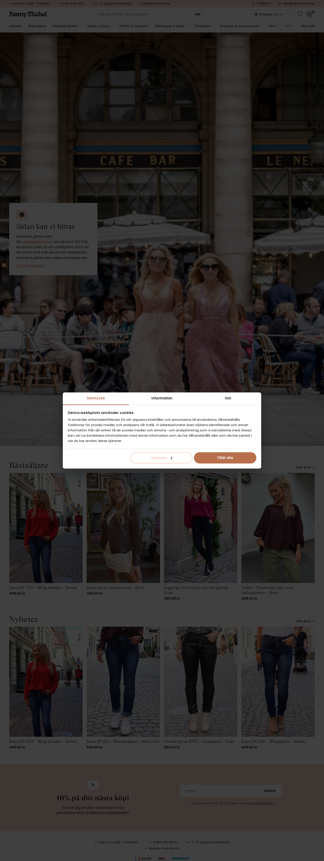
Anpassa (159, 457)
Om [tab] (228, 398)
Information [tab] (161, 398)
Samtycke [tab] (96, 398)
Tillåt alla (225, 457)
